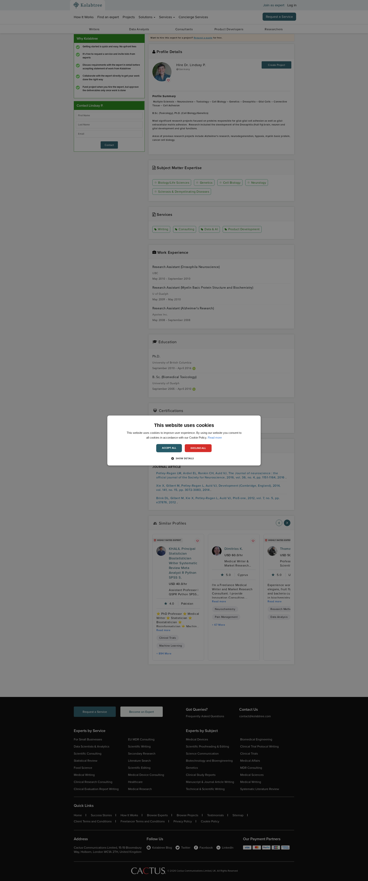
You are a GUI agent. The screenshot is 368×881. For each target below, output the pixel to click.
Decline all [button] (198, 448)
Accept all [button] (169, 448)
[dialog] (184, 440)
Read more (215, 437)
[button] (184, 458)
